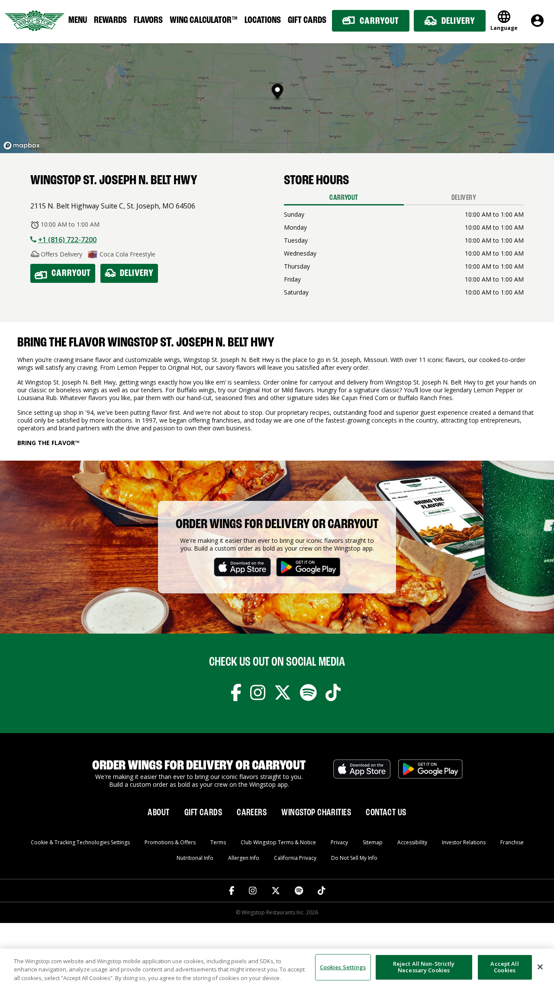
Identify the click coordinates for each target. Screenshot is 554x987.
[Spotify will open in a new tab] (298, 890)
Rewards (110, 20)
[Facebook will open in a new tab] (232, 890)
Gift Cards (307, 20)
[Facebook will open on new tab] (236, 694)
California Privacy (295, 858)
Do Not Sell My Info (354, 858)
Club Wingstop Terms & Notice (278, 842)
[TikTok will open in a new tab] (321, 890)
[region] (277, 968)
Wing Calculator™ (204, 20)
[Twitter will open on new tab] (282, 694)
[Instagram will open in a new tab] (253, 890)
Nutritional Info (195, 858)
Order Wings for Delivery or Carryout (277, 525)
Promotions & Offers (170, 842)
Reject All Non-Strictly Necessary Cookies (424, 967)
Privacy (339, 842)
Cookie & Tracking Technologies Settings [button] (80, 842)
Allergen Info (243, 858)
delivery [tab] (463, 198)
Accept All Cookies (504, 967)
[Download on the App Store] (362, 773)
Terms (218, 842)
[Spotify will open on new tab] (308, 694)
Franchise (512, 842)
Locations (263, 20)
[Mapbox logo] (22, 146)
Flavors (148, 20)
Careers (252, 812)
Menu (77, 20)
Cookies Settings (343, 967)
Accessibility (412, 842)
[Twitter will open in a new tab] (275, 890)
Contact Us (386, 812)
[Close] (540, 966)
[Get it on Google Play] (430, 773)
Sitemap (373, 842)
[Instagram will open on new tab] (257, 694)
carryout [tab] (343, 198)
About (158, 812)
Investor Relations (464, 842)
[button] (277, 93)
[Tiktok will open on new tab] (333, 694)
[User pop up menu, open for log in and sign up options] (537, 20)
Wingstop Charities (316, 812)
